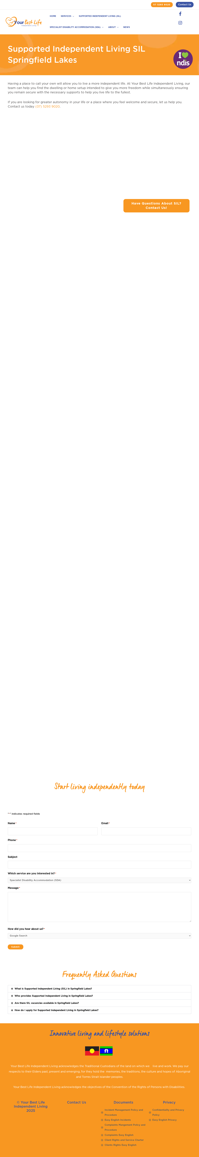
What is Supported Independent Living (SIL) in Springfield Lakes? (53, 989)
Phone (12, 840)
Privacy (169, 1102)
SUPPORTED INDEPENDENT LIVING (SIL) (100, 16)
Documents (123, 1102)
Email (105, 823)
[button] (162, 4)
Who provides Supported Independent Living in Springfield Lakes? (54, 996)
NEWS (126, 27)
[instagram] (181, 23)
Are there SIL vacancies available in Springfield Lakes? (47, 1003)
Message (14, 888)
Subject (12, 857)
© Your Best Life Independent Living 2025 (31, 1106)
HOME (53, 16)
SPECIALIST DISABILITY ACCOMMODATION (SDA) (75, 27)
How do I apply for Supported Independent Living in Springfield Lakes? (56, 1010)
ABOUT (112, 27)
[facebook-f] (181, 14)
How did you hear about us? (26, 929)
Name (12, 823)
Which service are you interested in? (32, 873)
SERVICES (66, 16)
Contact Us (184, 4)
